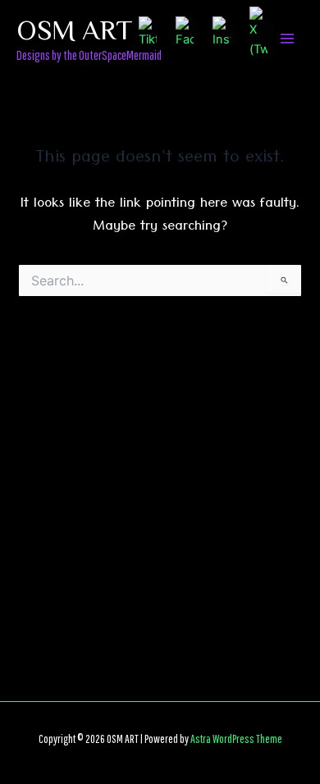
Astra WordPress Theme (236, 738)
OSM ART (74, 29)
